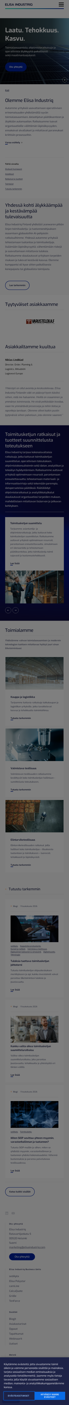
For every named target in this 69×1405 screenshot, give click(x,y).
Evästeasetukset (18, 1396)
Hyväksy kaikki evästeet (50, 1395)
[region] (34, 1381)
